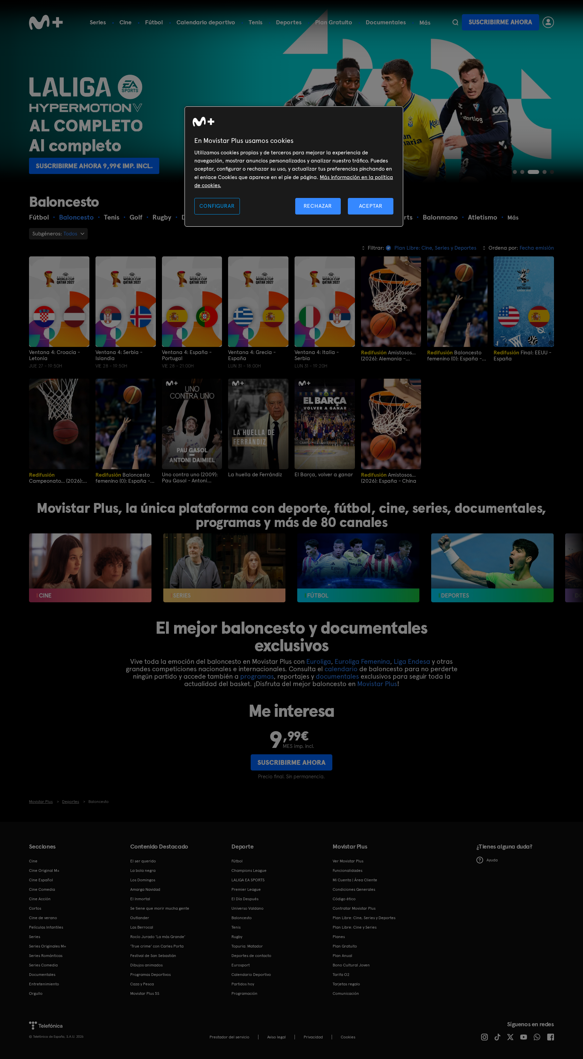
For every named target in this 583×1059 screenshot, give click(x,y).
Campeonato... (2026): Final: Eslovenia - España (56, 478)
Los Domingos (142, 880)
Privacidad (313, 1037)
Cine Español (41, 880)
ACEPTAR (371, 206)
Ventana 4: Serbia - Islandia (118, 355)
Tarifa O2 (341, 974)
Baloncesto (241, 917)
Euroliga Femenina (362, 661)
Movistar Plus (377, 684)
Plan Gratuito (333, 22)
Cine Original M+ (44, 870)
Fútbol (154, 22)
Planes (339, 936)
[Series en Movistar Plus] (224, 567)
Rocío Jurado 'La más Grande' (157, 936)
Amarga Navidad (145, 889)
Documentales (386, 22)
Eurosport (240, 965)
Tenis (255, 22)
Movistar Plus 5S (144, 993)
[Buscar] (455, 22)
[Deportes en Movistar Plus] (492, 567)
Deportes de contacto (251, 955)
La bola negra (143, 870)
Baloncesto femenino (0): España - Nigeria (454, 355)
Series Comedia (43, 965)
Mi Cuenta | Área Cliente (355, 880)
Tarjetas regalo (346, 984)
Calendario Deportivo (251, 974)
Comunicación (346, 993)
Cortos (35, 908)
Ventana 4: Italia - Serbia (317, 355)
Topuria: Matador (247, 946)
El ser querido (143, 861)
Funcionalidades (347, 870)
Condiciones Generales (354, 889)
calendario (341, 669)
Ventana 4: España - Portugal (187, 355)
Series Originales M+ (47, 946)
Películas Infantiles (46, 927)
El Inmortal (140, 899)
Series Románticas (45, 955)
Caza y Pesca (142, 984)
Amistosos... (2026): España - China (388, 478)
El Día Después (244, 899)
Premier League (246, 889)
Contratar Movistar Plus (354, 908)
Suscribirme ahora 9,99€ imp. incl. (94, 166)
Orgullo (36, 993)
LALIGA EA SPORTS (248, 880)
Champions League (249, 870)
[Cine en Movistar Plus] (90, 567)
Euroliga (318, 661)
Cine (125, 22)
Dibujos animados (146, 965)
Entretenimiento (44, 984)
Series (98, 22)
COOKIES (348, 1037)
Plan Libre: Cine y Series (355, 927)
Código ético (344, 899)
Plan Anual (342, 955)
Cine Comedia (42, 889)
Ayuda (492, 860)
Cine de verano (43, 917)
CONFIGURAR (216, 206)
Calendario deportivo (205, 22)
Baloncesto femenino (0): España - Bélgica (122, 478)
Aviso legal (276, 1037)
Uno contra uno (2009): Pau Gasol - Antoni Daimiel (190, 478)
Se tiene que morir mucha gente (159, 908)
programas (257, 676)
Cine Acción (40, 899)
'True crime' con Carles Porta (157, 946)
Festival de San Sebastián (153, 955)
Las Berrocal (141, 927)
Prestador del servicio (229, 1037)
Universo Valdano (247, 908)
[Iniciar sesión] (548, 22)
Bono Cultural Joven (351, 965)
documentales (337, 676)
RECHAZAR (318, 206)
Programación (244, 993)
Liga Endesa (412, 661)
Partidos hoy (242, 984)
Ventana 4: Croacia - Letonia (54, 355)
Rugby (236, 936)
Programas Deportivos (150, 974)
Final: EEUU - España (522, 355)
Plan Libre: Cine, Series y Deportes (364, 917)
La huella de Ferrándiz (255, 475)
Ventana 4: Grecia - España (252, 355)
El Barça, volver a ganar (324, 475)
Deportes (289, 22)
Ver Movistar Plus (348, 861)
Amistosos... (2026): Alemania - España (388, 355)
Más (425, 22)
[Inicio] (46, 22)
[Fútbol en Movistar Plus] (358, 567)
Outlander (139, 917)
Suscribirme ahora (500, 22)
